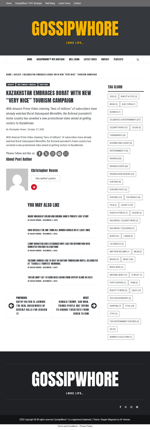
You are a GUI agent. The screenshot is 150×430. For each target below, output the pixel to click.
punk (134, 282)
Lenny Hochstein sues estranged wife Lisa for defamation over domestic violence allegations (59, 245)
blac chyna (128, 104)
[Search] (138, 59)
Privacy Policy (86, 426)
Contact (77, 3)
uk (113, 329)
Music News (116, 267)
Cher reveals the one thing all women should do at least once (59, 230)
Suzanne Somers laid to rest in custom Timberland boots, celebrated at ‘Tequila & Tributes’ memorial (63, 262)
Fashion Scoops (119, 166)
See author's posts (46, 178)
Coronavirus (118, 135)
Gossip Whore (36, 220)
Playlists (118, 59)
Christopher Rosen (18, 129)
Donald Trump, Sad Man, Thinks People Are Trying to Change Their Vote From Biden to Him (72, 306)
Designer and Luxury (121, 143)
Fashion (116, 158)
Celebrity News (119, 127)
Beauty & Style (129, 96)
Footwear (133, 197)
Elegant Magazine (109, 419)
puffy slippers (118, 282)
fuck (113, 205)
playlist (137, 275)
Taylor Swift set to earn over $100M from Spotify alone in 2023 (60, 277)
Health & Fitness (119, 213)
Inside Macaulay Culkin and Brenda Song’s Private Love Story (58, 216)
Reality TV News (118, 290)
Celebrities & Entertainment (125, 120)
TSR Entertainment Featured (124, 321)
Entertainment (119, 151)
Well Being (50, 3)
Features (116, 197)
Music (128, 259)
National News (118, 275)
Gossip (11, 84)
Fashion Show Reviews (122, 174)
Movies (114, 259)
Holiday (137, 213)
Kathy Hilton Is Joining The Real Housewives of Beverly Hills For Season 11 (31, 306)
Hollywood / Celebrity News (124, 220)
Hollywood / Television (122, 228)
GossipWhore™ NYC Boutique (28, 3)
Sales (136, 290)
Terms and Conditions (68, 426)
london (128, 236)
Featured (115, 182)
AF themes (125, 419)
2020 (113, 96)
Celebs (136, 127)
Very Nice (44, 84)
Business (115, 112)
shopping (115, 306)
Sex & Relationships (120, 298)
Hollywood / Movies (27, 84)
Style (129, 306)
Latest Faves (64, 3)
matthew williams (119, 251)
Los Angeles (117, 244)
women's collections (121, 337)
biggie (114, 104)
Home (9, 3)
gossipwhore (75, 29)
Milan (138, 251)
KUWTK (114, 236)
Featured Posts (118, 189)
